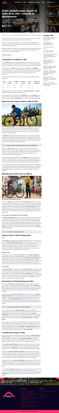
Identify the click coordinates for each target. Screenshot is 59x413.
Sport (43, 2)
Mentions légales (43, 397)
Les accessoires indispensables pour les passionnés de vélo (48, 43)
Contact (41, 393)
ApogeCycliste (5, 35)
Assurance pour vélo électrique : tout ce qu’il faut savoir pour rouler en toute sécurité (49, 78)
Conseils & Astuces (34, 2)
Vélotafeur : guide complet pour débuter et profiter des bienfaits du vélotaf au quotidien (50, 72)
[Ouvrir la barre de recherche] (55, 2)
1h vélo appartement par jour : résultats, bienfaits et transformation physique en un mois (50, 56)
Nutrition (50, 2)
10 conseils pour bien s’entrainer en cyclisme (48, 51)
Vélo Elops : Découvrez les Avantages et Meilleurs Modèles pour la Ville (14, 381)
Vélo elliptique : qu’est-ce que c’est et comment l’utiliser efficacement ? (50, 39)
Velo (24, 2)
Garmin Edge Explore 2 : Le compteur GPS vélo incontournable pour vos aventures (49, 62)
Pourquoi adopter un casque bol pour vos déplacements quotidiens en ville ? (49, 67)
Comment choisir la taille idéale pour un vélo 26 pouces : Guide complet (50, 84)
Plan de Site (42, 395)
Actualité (18, 2)
